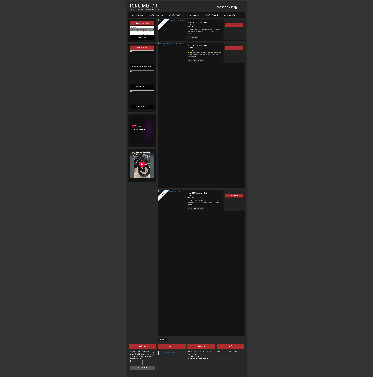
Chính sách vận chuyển (211, 15)
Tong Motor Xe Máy (168, 353)
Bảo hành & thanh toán (156, 15)
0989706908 (195, 356)
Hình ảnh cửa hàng (229, 15)
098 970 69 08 (225, 7)
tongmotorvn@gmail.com (200, 358)
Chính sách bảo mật (174, 15)
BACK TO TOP (162, 339)
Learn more (143, 367)
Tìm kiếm (143, 37)
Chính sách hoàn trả (192, 15)
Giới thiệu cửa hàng (137, 15)
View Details (234, 24)
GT (190, 375)
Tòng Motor (143, 6)
